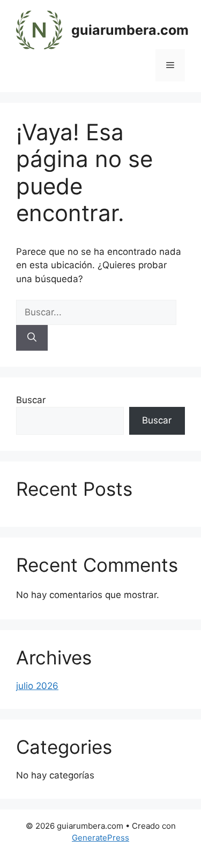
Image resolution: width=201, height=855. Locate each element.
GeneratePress (100, 838)
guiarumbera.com (130, 30)
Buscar (31, 400)
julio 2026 (37, 685)
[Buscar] (32, 338)
